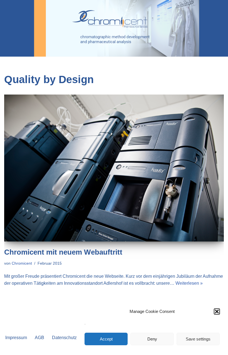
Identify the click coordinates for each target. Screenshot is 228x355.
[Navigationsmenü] (217, 28)
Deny (152, 339)
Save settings (198, 339)
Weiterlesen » (189, 283)
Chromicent (22, 263)
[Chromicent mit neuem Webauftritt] (114, 168)
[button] (217, 311)
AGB (39, 337)
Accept (106, 339)
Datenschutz (64, 337)
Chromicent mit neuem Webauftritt (63, 252)
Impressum (16, 337)
